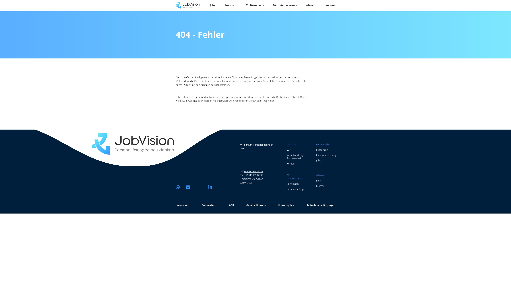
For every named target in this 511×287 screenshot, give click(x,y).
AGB (231, 205)
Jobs (212, 5)
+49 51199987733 (253, 171)
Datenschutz (209, 205)
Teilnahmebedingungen (321, 205)
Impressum (182, 205)
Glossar (320, 185)
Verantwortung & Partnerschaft (296, 156)
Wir (288, 149)
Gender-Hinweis (256, 205)
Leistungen (322, 149)
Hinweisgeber (286, 205)
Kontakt (330, 5)
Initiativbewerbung (326, 155)
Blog (318, 180)
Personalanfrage (296, 189)
